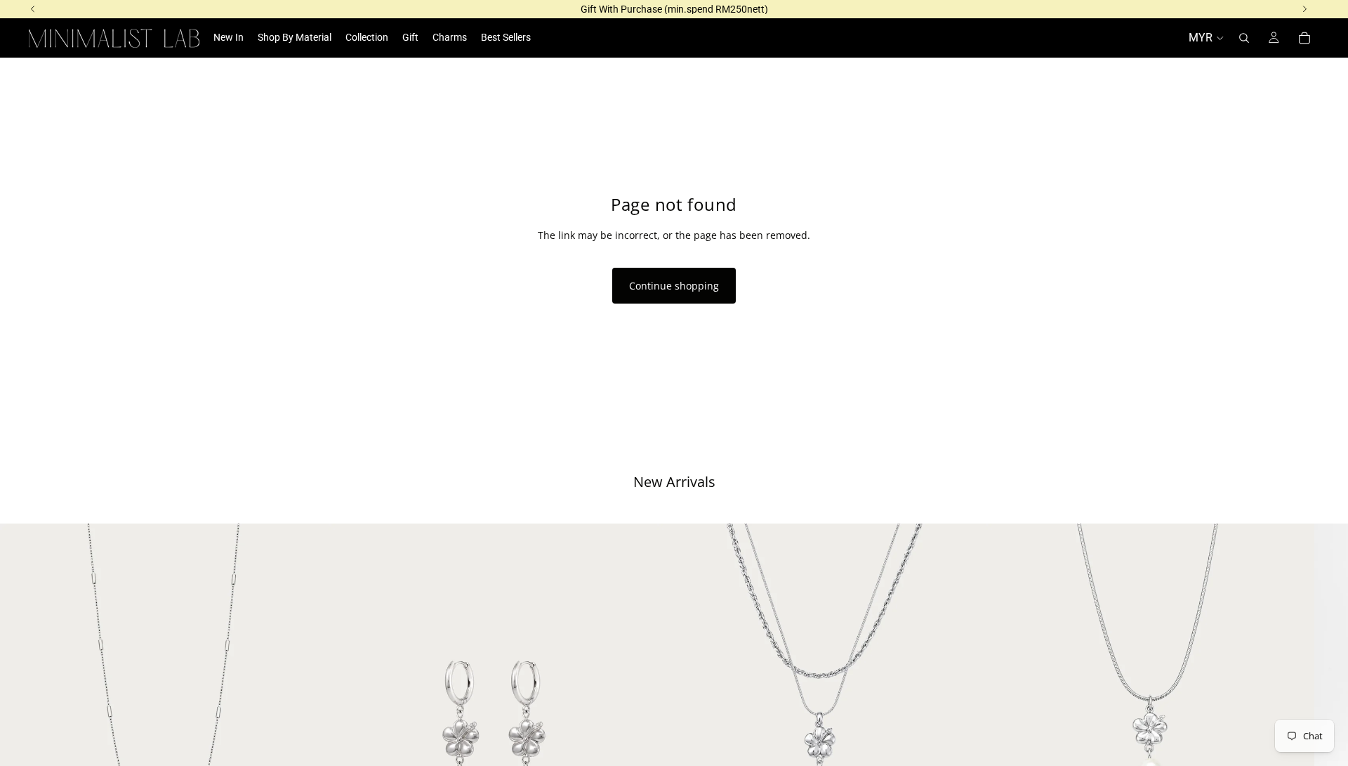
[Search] (1244, 37)
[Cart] (1304, 37)
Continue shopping (674, 285)
